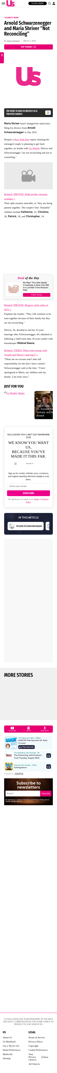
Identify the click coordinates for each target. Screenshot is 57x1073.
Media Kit (8, 1054)
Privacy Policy (35, 1041)
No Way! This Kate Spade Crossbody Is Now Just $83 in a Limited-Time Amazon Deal (36, 286)
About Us (7, 1037)
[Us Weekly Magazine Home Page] (9, 3)
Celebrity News (12, 17)
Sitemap (7, 1058)
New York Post (21, 139)
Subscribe (37, 3)
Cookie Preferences (38, 1050)
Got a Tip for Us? (11, 1046)
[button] (49, 3)
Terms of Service (36, 1037)
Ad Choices (34, 1064)
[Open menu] (3, 3)
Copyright (33, 1046)
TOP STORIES (26, 47)
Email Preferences (11, 1050)
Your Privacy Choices (32, 1057)
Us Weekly (34, 148)
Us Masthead (9, 1041)
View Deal (36, 295)
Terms (36, 499)
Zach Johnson (13, 41)
